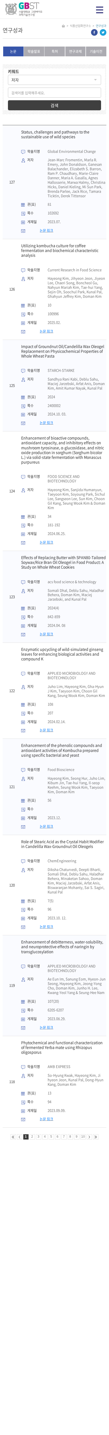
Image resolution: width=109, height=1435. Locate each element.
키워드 (13, 71)
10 (83, 1136)
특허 (55, 51)
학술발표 (34, 51)
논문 (13, 51)
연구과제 (75, 51)
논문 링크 (46, 230)
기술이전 (96, 51)
